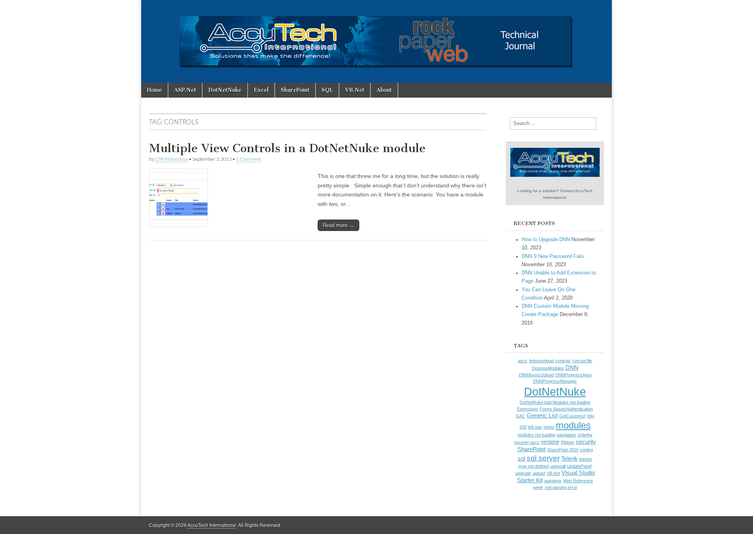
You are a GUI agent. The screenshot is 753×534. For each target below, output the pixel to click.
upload (539, 473)
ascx (522, 360)
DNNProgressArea (573, 374)
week (538, 487)
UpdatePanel (579, 466)
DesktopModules (548, 368)
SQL (327, 90)
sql (521, 459)
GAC (520, 416)
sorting (586, 449)
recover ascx (527, 442)
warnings (553, 480)
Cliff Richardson (171, 159)
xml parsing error (561, 487)
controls (563, 360)
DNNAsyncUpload (536, 374)
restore (550, 442)
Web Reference (578, 480)
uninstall (558, 466)
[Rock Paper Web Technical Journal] (376, 41)
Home (154, 90)
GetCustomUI (572, 416)
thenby (585, 459)
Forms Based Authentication (566, 409)
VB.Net (354, 90)
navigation (566, 434)
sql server (543, 458)
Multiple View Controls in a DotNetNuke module (287, 148)
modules (573, 425)
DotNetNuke (225, 90)
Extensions (527, 409)
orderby (585, 434)
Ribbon (567, 442)
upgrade (523, 473)
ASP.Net (185, 90)
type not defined (533, 466)
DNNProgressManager (555, 381)
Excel (261, 90)
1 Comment (248, 159)
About (384, 90)
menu (549, 427)
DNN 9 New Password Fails (553, 256)
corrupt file (582, 360)
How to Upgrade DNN (546, 239)
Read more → (338, 225)
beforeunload (541, 360)
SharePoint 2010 (562, 449)
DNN (572, 368)
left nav (535, 427)
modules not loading (536, 434)
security (586, 442)
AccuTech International (211, 525)
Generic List (542, 415)
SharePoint (295, 90)
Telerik (569, 459)
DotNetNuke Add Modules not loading (555, 402)
